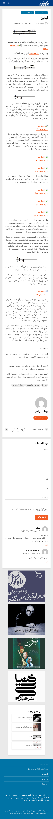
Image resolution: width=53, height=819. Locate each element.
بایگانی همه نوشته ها (41, 12)
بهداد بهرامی (40, 23)
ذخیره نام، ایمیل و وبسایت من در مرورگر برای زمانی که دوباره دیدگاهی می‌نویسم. (29, 509)
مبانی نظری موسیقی (27, 12)
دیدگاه (46, 449)
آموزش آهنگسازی (32, 385)
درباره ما (45, 779)
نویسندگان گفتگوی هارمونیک (38, 769)
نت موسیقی (34, 53)
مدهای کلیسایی (18, 385)
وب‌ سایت (45, 497)
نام (46, 479)
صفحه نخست (43, 764)
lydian (44, 385)
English (45, 784)
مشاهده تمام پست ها (40, 418)
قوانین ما (45, 774)
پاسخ (46, 545)
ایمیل (46, 488)
